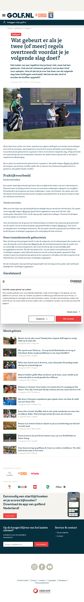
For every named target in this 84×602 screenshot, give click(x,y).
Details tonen (72, 312)
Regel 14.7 (62, 225)
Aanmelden (41, 544)
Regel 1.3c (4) (70, 163)
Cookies (42, 580)
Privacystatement (42, 583)
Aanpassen (40, 319)
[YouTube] (49, 569)
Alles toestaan (68, 319)
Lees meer (10, 515)
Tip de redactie (62, 532)
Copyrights (52, 580)
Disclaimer (63, 580)
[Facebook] (42, 569)
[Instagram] (34, 569)
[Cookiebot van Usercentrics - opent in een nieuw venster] (71, 281)
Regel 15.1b (28, 211)
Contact (59, 536)
